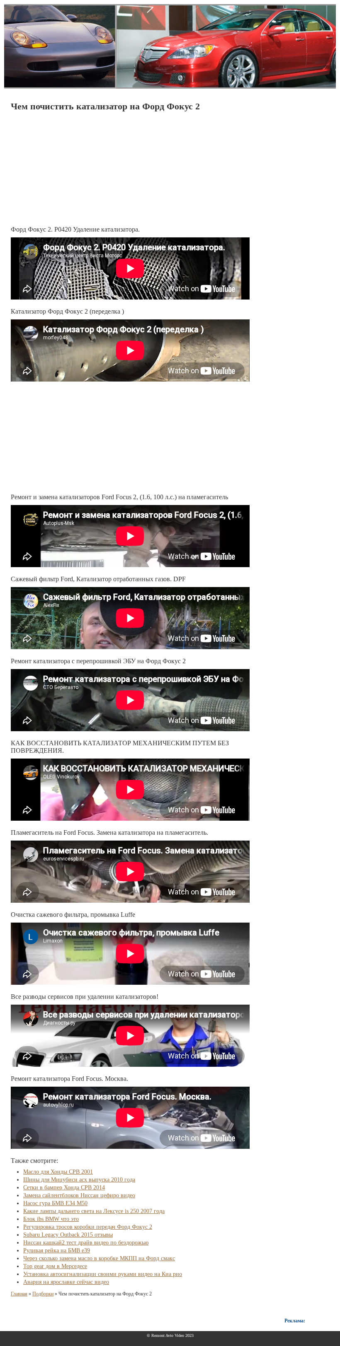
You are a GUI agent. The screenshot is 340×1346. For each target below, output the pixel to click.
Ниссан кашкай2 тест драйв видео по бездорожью (85, 1243)
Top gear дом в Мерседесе (55, 1266)
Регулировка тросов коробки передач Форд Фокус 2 (87, 1227)
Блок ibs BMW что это (51, 1219)
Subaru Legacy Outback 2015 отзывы (68, 1235)
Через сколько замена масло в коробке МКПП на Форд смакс (99, 1258)
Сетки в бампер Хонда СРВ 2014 (64, 1187)
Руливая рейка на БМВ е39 (56, 1250)
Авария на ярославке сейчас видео (66, 1282)
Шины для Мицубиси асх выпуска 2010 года (79, 1180)
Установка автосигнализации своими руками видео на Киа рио (102, 1274)
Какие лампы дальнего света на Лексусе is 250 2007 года (94, 1211)
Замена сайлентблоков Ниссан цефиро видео (79, 1195)
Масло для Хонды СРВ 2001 (58, 1172)
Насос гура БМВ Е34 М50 (55, 1203)
